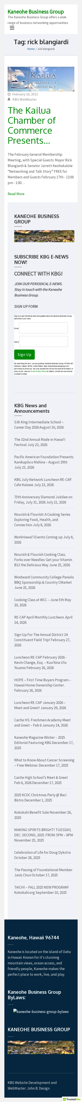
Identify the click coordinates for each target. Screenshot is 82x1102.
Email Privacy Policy (38, 371)
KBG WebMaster (24, 99)
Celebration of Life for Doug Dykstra (42, 852)
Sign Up (24, 354)
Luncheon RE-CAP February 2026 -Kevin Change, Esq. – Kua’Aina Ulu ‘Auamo (40, 662)
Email (16, 328)
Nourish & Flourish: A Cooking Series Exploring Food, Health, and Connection (42, 519)
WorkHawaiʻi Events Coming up (38, 537)
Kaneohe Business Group (36, 11)
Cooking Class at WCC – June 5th (39, 599)
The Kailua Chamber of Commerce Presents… (32, 125)
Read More (16, 193)
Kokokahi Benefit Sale (31, 812)
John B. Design (38, 1088)
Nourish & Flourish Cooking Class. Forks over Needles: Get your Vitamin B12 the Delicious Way (43, 559)
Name (16, 342)
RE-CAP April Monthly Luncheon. (39, 617)
